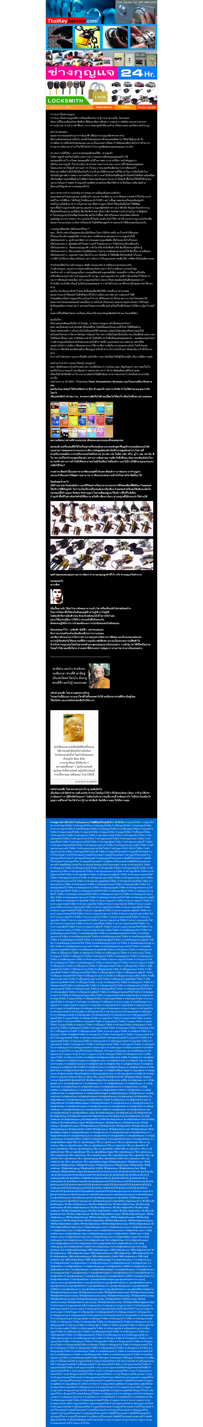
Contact (125, 107)
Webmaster (147, 107)
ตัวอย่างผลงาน (104, 107)
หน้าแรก (55, 107)
